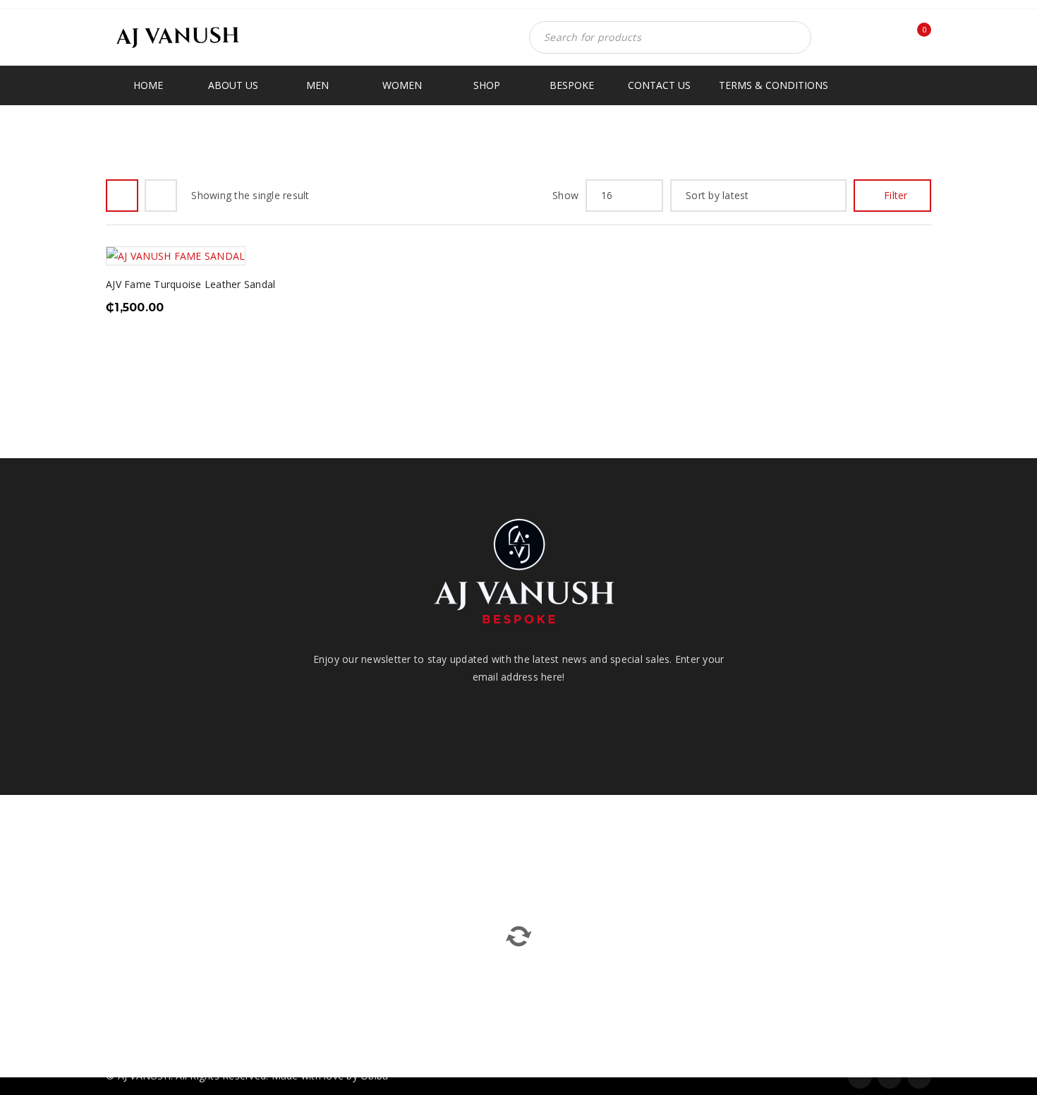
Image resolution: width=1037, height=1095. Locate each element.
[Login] (885, 41)
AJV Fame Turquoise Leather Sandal (190, 284)
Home (799, 142)
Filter (896, 195)
